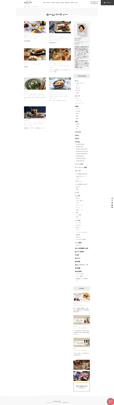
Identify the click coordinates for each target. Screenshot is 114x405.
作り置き (51, 96)
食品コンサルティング (81, 265)
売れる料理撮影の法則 (81, 248)
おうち (30, 36)
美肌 (39, 94)
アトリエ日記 (79, 164)
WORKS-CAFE (79, 146)
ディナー (78, 230)
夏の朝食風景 (27, 41)
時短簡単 (78, 234)
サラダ (77, 203)
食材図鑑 (77, 268)
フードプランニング (81, 184)
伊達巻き (26, 66)
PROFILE (58, 2)
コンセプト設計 (79, 274)
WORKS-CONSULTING (81, 149)
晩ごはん (58, 39)
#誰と (77, 121)
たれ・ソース (79, 205)
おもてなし (78, 225)
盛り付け (77, 258)
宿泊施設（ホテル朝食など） (82, 279)
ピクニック (78, 100)
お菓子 (77, 198)
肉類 (77, 212)
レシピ (64, 94)
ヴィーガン (78, 223)
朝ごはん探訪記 (79, 252)
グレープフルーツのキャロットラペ (57, 100)
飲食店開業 (78, 271)
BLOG (76, 2)
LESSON (72, 2)
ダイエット (78, 109)
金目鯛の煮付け (52, 42)
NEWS (44, 2)
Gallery (26, 36)
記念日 (39, 63)
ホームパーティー (28, 38)
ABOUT (48, 2)
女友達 (50, 39)
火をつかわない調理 (81, 239)
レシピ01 (77, 196)
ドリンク (78, 207)
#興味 (77, 106)
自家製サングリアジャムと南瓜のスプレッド (34, 128)
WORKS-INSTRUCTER (81, 153)
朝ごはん (36, 38)
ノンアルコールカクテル (82, 232)
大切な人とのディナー (64, 38)
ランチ (25, 94)
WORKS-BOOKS (80, 144)
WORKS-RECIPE (80, 161)
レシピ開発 (78, 243)
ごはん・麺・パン (80, 200)
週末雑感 (77, 261)
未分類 (77, 255)
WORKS (53, 2)
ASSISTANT (67, 2)
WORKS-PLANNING (81, 158)
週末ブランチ (79, 181)
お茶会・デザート (58, 63)
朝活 (77, 116)
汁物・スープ (79, 210)
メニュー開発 (79, 276)
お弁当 (77, 227)
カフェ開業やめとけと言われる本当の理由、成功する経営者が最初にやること (81, 332)
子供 (64, 65)
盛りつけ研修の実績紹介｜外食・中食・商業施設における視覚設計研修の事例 (81, 309)
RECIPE (62, 2)
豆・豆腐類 (78, 215)
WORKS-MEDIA (80, 156)
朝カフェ (26, 125)
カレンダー (78, 171)
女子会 (77, 179)
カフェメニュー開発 (81, 167)
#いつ (77, 81)
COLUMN (78, 132)
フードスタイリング (38, 36)
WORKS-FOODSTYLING (82, 151)
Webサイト (78, 245)
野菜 (77, 217)
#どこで (77, 96)
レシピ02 (77, 220)
